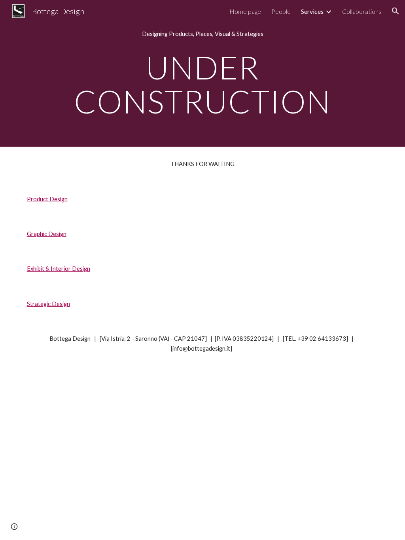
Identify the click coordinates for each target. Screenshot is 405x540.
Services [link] (312, 11)
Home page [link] (245, 11)
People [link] (281, 11)
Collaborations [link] (361, 11)
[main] (203, 34)
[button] (395, 11)
